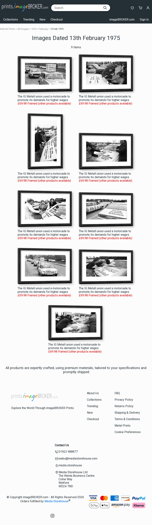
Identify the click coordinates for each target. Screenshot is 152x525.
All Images (23, 29)
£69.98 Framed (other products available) (44, 103)
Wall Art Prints (7, 29)
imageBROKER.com (122, 19)
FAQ (117, 393)
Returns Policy (124, 406)
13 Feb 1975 (56, 29)
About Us (93, 393)
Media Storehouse (56, 501)
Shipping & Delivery (127, 412)
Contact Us (62, 445)
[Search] (105, 8)
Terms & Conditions (127, 419)
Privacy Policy (124, 399)
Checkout (57, 19)
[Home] (25, 12)
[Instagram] (52, 517)
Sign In (144, 19)
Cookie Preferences (128, 432)
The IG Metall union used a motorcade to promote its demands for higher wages (44, 98)
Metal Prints (122, 425)
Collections (10, 19)
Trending (28, 19)
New (42, 19)
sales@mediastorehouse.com (78, 458)
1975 (33, 29)
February (43, 29)
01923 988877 (68, 451)
